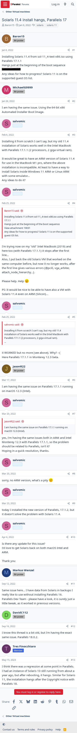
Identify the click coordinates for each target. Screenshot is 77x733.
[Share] (68, 50)
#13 (73, 659)
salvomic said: (12, 324)
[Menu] (5, 4)
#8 (73, 473)
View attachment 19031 (17, 228)
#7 (73, 413)
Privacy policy (45, 729)
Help (58, 729)
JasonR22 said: (12, 421)
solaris (40, 25)
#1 (73, 50)
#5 (73, 317)
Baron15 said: (11, 210)
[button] (4, 724)
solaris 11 (52, 25)
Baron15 (9, 25)
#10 (73, 537)
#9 (73, 503)
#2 (73, 101)
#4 (73, 203)
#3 (73, 134)
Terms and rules (26, 729)
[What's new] (65, 4)
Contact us (9, 729)
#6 (73, 380)
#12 (73, 626)
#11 (73, 583)
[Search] (72, 4)
